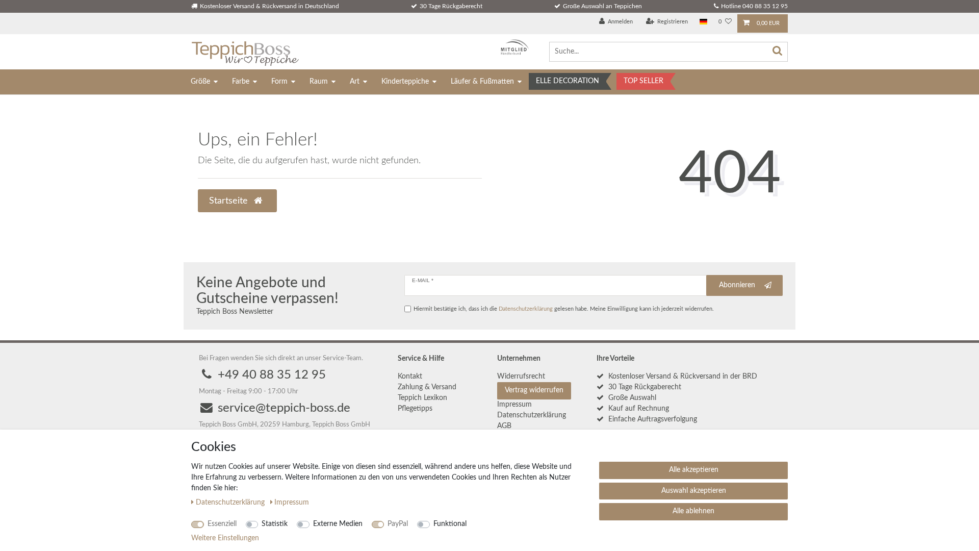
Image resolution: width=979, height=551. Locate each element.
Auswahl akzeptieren (693, 490)
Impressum (514, 404)
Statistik (275, 524)
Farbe (240, 81)
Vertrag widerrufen (534, 390)
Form (279, 81)
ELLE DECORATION (567, 81)
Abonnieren (737, 285)
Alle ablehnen (693, 511)
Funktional (450, 524)
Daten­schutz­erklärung (531, 415)
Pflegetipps (415, 408)
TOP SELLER (643, 81)
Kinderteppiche (405, 81)
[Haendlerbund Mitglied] (512, 47)
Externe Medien (338, 524)
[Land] (703, 22)
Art (354, 81)
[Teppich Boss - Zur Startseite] (245, 51)
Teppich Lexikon (422, 398)
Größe (200, 81)
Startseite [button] (229, 200)
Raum (319, 81)
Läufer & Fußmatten (482, 81)
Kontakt (410, 376)
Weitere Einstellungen (225, 538)
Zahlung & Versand (427, 387)
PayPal (398, 524)
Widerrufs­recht (521, 376)
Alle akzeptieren (693, 469)
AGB (504, 426)
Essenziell (222, 524)
